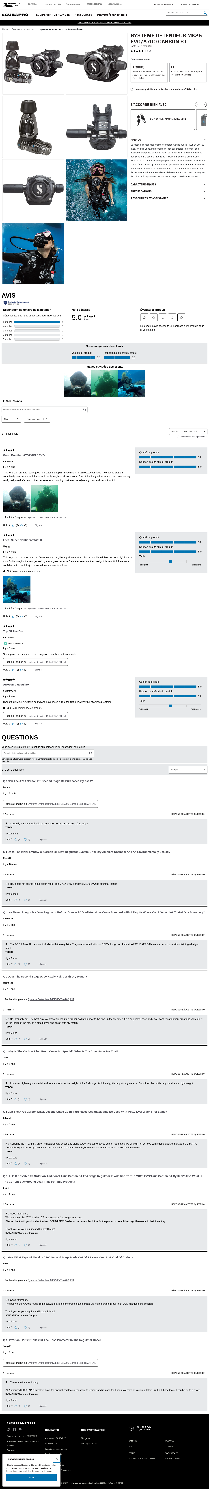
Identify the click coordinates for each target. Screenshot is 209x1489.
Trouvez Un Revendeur (163, 4)
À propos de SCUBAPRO (55, 1438)
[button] (33, 64)
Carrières (11, 1450)
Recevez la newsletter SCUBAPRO (22, 1436)
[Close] (56, 1458)
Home (5, 29)
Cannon (152, 1459)
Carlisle (177, 1459)
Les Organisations (89, 1443)
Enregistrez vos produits (56, 1449)
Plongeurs (85, 1438)
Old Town (168, 1459)
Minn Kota (132, 1459)
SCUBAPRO (169, 1446)
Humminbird (142, 1459)
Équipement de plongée (53, 14)
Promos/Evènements (112, 14)
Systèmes (31, 29)
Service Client (51, 1443)
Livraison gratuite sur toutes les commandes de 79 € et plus (104, 22)
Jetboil (131, 1446)
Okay (31, 1477)
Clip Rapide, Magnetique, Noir (168, 118)
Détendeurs (17, 29)
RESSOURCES (83, 14)
